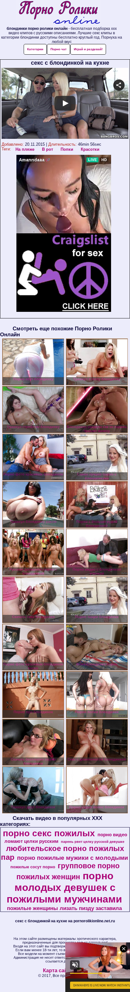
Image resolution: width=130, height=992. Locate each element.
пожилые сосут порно (32, 867)
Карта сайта (58, 970)
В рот (47, 149)
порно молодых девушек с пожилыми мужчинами (64, 887)
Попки (67, 149)
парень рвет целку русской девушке (92, 841)
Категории (35, 49)
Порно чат (58, 49)
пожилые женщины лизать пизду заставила (64, 908)
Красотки (90, 149)
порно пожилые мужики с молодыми (72, 857)
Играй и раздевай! (88, 49)
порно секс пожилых (49, 833)
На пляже (24, 149)
